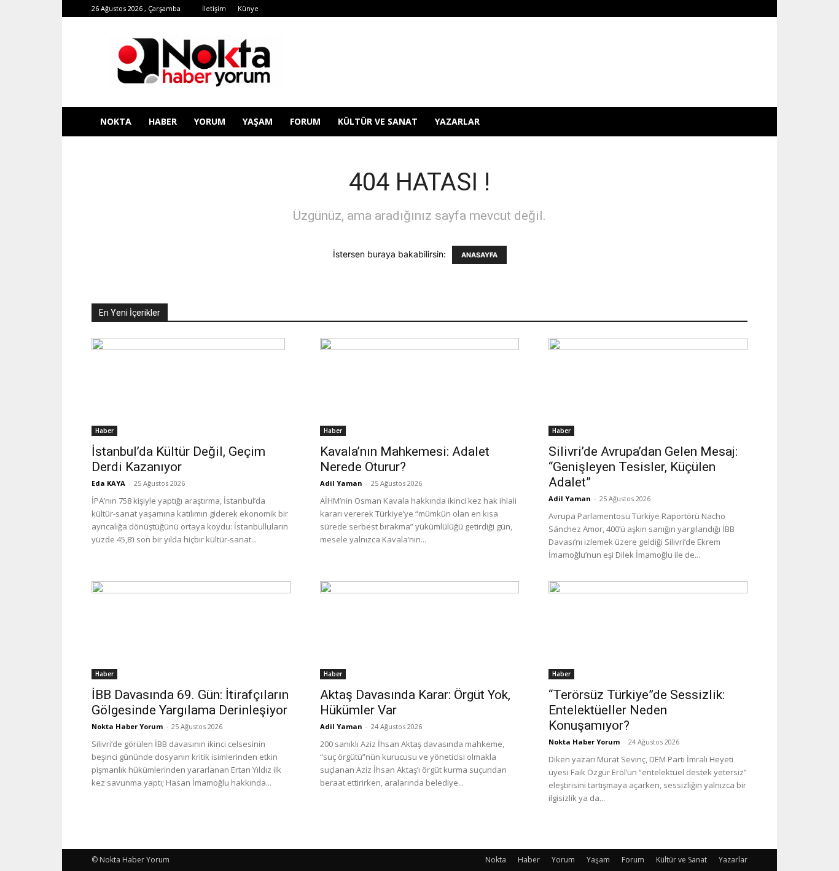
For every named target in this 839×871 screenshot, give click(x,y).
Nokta (115, 121)
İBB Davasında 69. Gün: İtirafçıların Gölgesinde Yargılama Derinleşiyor (190, 702)
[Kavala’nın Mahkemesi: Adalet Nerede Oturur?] (419, 387)
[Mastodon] (738, 8)
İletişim (214, 8)
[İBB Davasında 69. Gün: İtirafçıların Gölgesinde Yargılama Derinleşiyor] (191, 630)
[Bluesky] (718, 8)
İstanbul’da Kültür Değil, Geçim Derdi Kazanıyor (178, 459)
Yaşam (258, 121)
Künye (248, 8)
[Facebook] (576, 8)
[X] (657, 8)
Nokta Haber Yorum (127, 726)
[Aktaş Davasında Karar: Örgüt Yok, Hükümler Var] (419, 630)
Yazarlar (457, 121)
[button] (732, 122)
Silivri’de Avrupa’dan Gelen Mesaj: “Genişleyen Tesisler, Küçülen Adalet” (643, 467)
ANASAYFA (479, 255)
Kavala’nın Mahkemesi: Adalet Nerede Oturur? (405, 459)
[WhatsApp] (677, 8)
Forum (305, 121)
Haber (163, 121)
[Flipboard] (596, 8)
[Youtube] (698, 8)
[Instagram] (616, 8)
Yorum (209, 121)
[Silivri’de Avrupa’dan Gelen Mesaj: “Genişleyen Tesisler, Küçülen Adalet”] (647, 387)
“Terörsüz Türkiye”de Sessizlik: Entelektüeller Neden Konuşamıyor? (636, 710)
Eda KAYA (108, 483)
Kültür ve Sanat (378, 121)
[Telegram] (637, 8)
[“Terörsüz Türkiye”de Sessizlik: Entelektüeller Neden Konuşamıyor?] (647, 630)
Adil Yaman (341, 483)
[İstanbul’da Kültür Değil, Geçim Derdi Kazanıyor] (191, 387)
